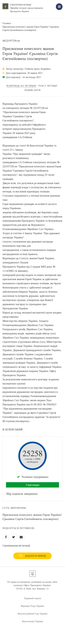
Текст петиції (47, 85)
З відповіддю (33, 485)
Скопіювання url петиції (16, 545)
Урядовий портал (32, 598)
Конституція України (32, 621)
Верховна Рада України (32, 605)
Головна (6, 23)
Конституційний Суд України (33, 613)
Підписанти (32, 90)
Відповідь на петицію (21, 85)
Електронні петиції (20, 4)
